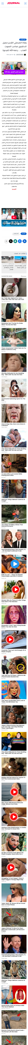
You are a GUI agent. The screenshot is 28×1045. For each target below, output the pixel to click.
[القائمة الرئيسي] (25, 3)
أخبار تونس (22, 39)
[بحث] (2, 3)
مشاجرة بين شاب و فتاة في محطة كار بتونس (8, 267)
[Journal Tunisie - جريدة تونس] (14, 3)
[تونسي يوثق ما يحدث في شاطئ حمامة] (20, 259)
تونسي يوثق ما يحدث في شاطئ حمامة (20, 266)
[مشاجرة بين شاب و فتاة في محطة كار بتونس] (7, 259)
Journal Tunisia (20, 54)
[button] (20, 241)
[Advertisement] (14, 24)
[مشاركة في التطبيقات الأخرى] (6, 241)
